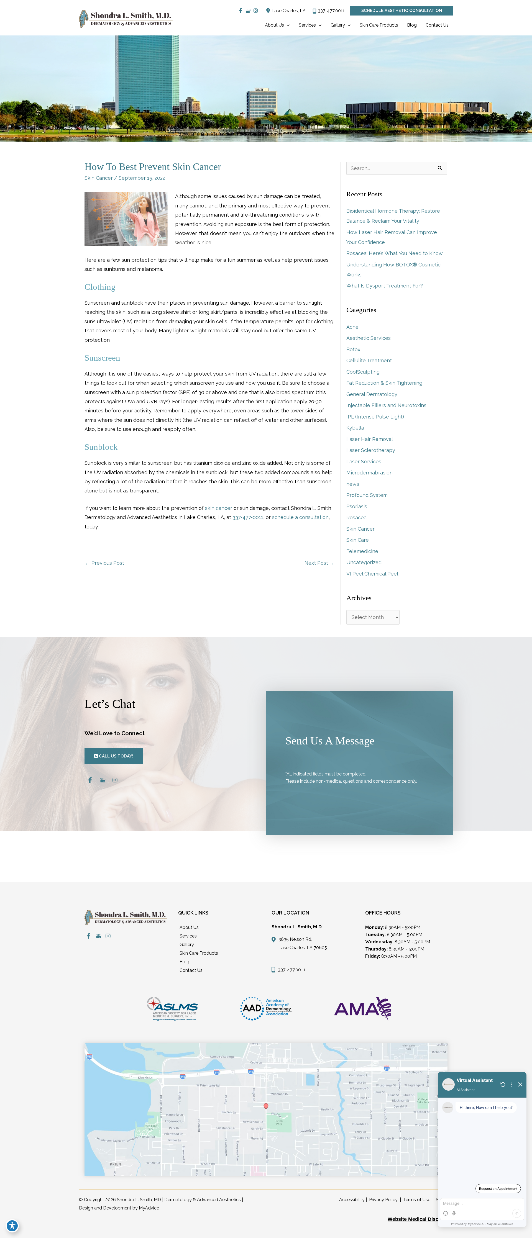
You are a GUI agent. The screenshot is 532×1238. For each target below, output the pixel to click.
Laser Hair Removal (369, 439)
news (352, 484)
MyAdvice (149, 1208)
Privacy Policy (383, 1199)
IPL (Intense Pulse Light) (375, 417)
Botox (353, 349)
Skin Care (357, 540)
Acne (352, 327)
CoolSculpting (363, 372)
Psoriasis (356, 506)
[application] (287, 25)
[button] (401, 11)
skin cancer (218, 508)
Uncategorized (364, 562)
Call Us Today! (115, 756)
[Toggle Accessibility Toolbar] (12, 1225)
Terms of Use (416, 1199)
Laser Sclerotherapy (370, 450)
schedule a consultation (300, 517)
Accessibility (352, 1199)
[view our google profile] (248, 11)
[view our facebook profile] (240, 11)
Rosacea (356, 517)
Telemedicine (362, 551)
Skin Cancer (99, 178)
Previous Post (104, 563)
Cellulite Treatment (369, 360)
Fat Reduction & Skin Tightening (384, 383)
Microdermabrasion (369, 473)
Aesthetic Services (368, 338)
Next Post (319, 563)
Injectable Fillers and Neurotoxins (386, 405)
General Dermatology (371, 394)
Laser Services (363, 461)
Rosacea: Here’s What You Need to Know (394, 253)
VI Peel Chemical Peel (372, 574)
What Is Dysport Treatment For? (384, 286)
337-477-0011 (247, 517)
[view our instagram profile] (255, 11)
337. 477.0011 (331, 10)
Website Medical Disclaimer (420, 1219)
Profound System (367, 495)
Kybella (355, 428)
